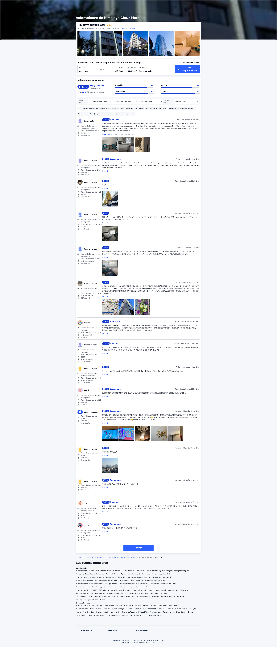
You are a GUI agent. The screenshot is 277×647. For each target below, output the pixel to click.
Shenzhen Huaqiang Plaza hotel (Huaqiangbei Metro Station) (97, 593)
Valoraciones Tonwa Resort (85, 574)
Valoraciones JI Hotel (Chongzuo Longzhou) (117, 609)
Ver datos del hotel (128, 28)
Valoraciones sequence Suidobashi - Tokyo (119, 587)
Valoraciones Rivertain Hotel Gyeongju (89, 587)
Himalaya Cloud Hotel (127, 557)
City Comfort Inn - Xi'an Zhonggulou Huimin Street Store (95, 596)
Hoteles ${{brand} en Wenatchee (149, 612)
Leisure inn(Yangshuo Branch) (161, 596)
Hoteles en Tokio (112, 557)
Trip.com (79, 557)
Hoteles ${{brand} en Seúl (85, 612)
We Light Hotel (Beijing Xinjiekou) (132, 593)
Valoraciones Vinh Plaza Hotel (115, 577)
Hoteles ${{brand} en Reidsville (126, 612)
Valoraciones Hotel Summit (161, 577)
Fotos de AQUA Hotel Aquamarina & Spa (90, 615)
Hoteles (86, 557)
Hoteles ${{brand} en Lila (104, 612)
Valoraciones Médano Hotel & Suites (163, 584)
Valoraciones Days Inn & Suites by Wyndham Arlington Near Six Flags (120, 574)
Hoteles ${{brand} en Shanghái (185, 609)
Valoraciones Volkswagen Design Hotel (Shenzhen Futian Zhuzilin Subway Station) (105, 580)
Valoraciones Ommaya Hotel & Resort (160, 574)
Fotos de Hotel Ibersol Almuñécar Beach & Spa (122, 615)
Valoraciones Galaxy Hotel (143, 590)
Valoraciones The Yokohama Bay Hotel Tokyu (128, 571)
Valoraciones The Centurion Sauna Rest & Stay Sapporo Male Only (99, 605)
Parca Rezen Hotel (143, 596)
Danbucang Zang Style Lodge (156, 593)
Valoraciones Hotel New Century (139, 577)
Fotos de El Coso (187, 612)
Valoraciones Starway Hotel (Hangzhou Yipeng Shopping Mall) (168, 571)
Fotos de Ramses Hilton (171, 612)
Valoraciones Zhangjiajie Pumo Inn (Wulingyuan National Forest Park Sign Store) (152, 605)
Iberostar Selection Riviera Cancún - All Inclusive (171, 590)
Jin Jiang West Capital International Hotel (90, 600)
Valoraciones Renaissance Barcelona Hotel (134, 584)
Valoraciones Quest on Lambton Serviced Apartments (154, 609)
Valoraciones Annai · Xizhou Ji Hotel (88, 609)
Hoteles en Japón (98, 557)
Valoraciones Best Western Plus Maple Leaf (150, 580)
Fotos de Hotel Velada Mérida (150, 615)
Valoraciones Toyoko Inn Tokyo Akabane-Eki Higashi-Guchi (96, 584)
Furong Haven (179, 596)
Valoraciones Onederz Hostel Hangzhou (90, 577)
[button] (226, 3)
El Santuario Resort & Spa (126, 596)
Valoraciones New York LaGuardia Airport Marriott (93, 571)
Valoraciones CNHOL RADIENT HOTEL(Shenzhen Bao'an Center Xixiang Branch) (104, 590)
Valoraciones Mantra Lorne (145, 587)
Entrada (82, 67)
